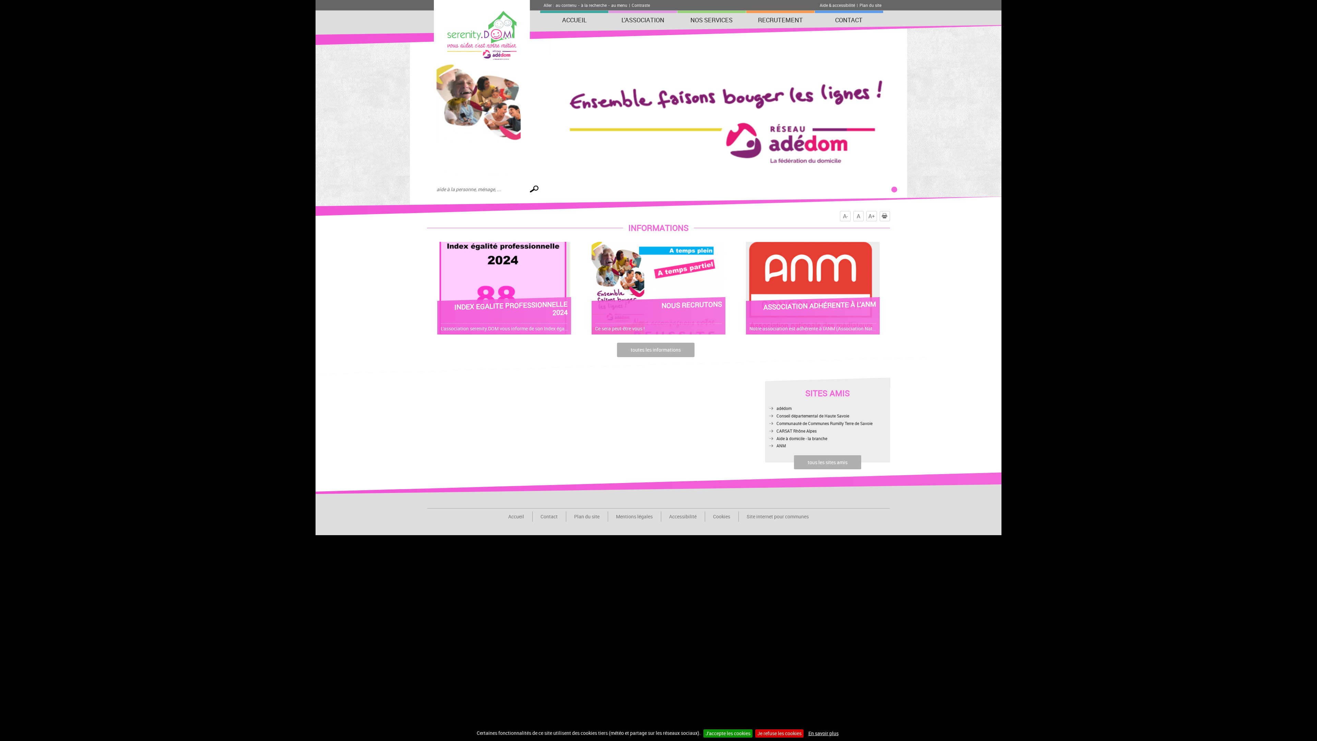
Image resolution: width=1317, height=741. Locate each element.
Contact (849, 20)
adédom (784, 408)
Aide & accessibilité (837, 5)
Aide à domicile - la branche (801, 438)
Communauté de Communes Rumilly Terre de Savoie (824, 423)
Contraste (641, 5)
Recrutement (780, 20)
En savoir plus (823, 733)
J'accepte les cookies (727, 733)
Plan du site (870, 5)
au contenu (566, 5)
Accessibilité (683, 516)
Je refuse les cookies (779, 733)
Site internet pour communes (778, 516)
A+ (871, 216)
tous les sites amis (827, 462)
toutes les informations (656, 349)
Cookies (721, 516)
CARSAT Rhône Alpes (796, 431)
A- (845, 216)
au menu (619, 5)
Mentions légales (634, 516)
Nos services (711, 20)
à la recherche (594, 5)
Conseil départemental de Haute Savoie (812, 416)
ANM (781, 445)
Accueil (574, 20)
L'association (642, 20)
